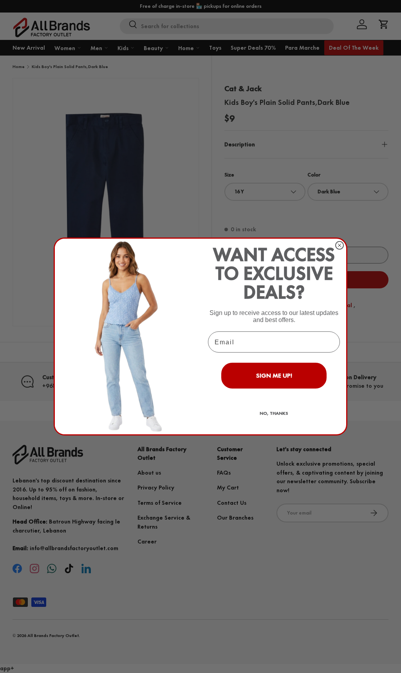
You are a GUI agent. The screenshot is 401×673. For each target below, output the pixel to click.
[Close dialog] (339, 245)
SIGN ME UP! (274, 375)
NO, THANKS (274, 413)
